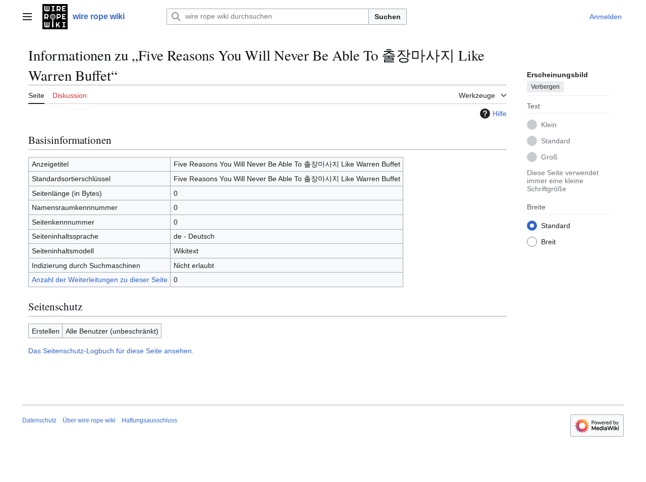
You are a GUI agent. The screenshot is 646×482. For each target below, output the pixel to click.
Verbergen (545, 86)
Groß (549, 156)
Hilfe (500, 114)
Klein (549, 124)
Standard (555, 140)
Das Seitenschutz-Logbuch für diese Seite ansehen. (111, 351)
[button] (27, 17)
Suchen (387, 17)
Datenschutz (39, 420)
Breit (548, 241)
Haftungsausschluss (149, 420)
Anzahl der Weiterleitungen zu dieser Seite (100, 280)
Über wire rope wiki (89, 420)
